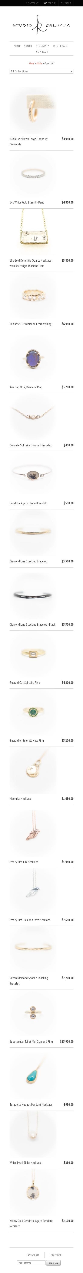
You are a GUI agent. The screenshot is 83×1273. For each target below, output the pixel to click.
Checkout (66, 3)
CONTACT (42, 52)
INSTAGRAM (33, 1255)
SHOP (17, 46)
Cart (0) (52, 3)
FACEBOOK (56, 1255)
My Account (32, 3)
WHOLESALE (60, 46)
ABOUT (28, 46)
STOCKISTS (43, 46)
